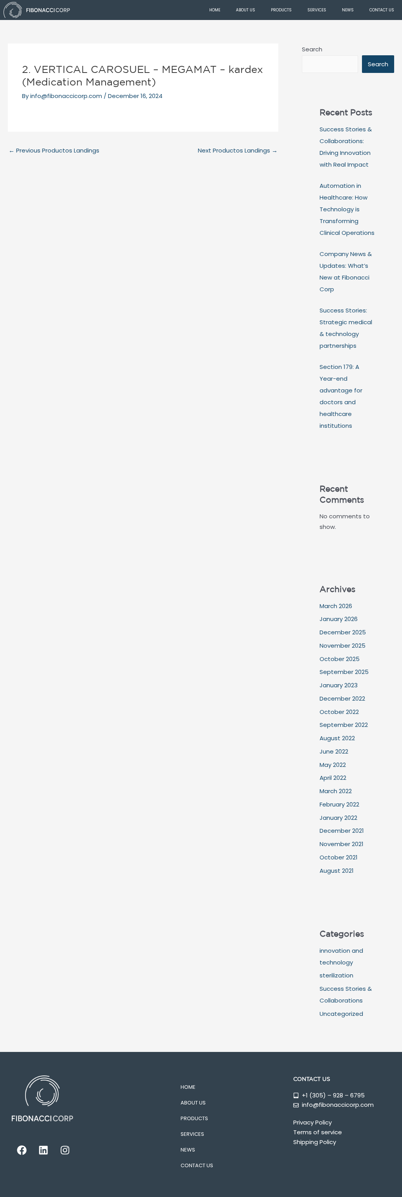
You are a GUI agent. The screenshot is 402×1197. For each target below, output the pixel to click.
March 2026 (336, 606)
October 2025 (340, 659)
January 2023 (339, 685)
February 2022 (339, 804)
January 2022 (338, 818)
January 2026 (339, 619)
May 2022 (333, 765)
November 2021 (342, 844)
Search (312, 49)
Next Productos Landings (238, 150)
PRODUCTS (281, 10)
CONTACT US (381, 10)
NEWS (348, 10)
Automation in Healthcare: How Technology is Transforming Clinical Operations (347, 209)
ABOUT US (245, 10)
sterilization (336, 975)
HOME (214, 10)
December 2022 (342, 698)
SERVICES (316, 10)
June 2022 (334, 751)
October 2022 (339, 712)
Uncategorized (341, 1014)
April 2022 (333, 778)
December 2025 (343, 632)
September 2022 (344, 725)
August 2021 (337, 870)
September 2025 (344, 672)
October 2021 (339, 857)
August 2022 (337, 738)
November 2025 (342, 645)
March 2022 (336, 791)
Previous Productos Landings (54, 150)
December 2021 (342, 830)
